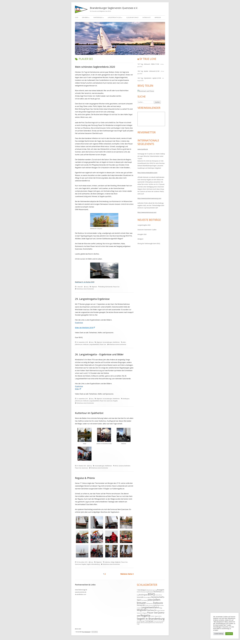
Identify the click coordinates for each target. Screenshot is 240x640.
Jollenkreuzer (79, 344)
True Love (156, 621)
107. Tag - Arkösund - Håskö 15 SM (148, 64)
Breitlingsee (126, 398)
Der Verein (85, 17)
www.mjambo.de (143, 149)
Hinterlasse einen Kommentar (85, 289)
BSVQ (116, 466)
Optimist (162, 610)
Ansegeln (160, 590)
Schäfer (152, 616)
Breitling (102, 287)
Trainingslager (149, 621)
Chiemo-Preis (158, 595)
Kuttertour (107, 562)
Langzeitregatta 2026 (114, 17)
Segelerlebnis (158, 616)
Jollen (124, 342)
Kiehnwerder (109, 287)
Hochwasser (144, 600)
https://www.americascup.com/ (147, 212)
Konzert (151, 605)
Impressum (158, 17)
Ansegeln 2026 (142, 234)
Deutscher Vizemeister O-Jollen (147, 230)
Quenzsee (110, 401)
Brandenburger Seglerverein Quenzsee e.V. (114, 8)
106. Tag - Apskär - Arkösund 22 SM (148, 71)
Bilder (78, 389)
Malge (112, 562)
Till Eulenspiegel (141, 621)
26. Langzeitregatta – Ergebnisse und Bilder (99, 354)
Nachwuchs (151, 610)
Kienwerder (141, 605)
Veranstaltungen (107, 342)
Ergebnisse (79, 323)
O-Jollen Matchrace (132, 17)
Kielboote (86, 344)
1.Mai (138, 590)
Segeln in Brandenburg (93, 564)
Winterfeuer (153, 622)
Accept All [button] (229, 633)
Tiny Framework (86, 631)
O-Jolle (158, 610)
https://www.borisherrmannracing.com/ (149, 198)
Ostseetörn (139, 613)
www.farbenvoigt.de (81, 590)
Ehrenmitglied (147, 597)
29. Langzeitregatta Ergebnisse (92, 299)
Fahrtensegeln (97, 17)
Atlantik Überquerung (142, 591)
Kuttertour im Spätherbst (89, 413)
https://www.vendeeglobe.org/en (147, 173)
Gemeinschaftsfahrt (124, 466)
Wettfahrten (116, 342)
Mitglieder (118, 562)
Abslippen (140, 239)
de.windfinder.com (80, 594)
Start (76, 17)
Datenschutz (146, 17)
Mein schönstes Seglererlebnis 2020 (95, 66)
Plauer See (116, 287)
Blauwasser (150, 591)
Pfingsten (145, 613)
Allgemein (94, 287)
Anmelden (94, 631)
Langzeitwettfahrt (94, 344)
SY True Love (148, 59)
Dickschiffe (140, 597)
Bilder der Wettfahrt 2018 (85, 328)
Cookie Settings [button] (218, 633)
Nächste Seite (126, 574)
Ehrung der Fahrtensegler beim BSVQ (149, 243)
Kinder (147, 605)
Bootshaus (157, 592)
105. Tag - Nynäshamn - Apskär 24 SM (149, 78)
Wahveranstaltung (145, 622)
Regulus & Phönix (85, 478)
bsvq (87, 287)
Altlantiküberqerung (152, 590)
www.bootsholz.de (80, 592)
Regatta (115, 401)
